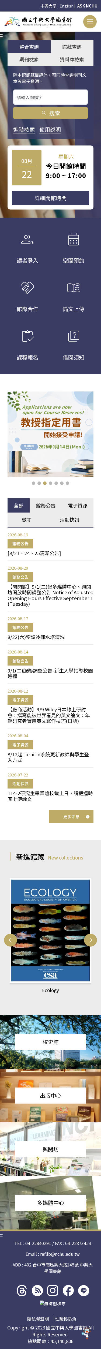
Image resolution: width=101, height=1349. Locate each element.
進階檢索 (24, 129)
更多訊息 (71, 816)
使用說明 (50, 129)
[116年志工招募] (50, 434)
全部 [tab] (18, 505)
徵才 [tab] (27, 519)
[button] (33, 483)
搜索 (50, 113)
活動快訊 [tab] (69, 519)
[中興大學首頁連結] (38, 21)
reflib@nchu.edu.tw (60, 1254)
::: (1, 15)
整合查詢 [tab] (29, 46)
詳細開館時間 (50, 198)
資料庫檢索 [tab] (72, 59)
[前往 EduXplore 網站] (86, 1334)
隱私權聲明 (38, 1319)
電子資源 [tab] (77, 505)
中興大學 (48, 6)
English (67, 6)
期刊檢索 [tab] (29, 59)
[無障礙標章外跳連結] (53, 1304)
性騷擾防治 (65, 1319)
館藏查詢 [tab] (72, 46)
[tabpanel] (50, 667)
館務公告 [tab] (45, 505)
